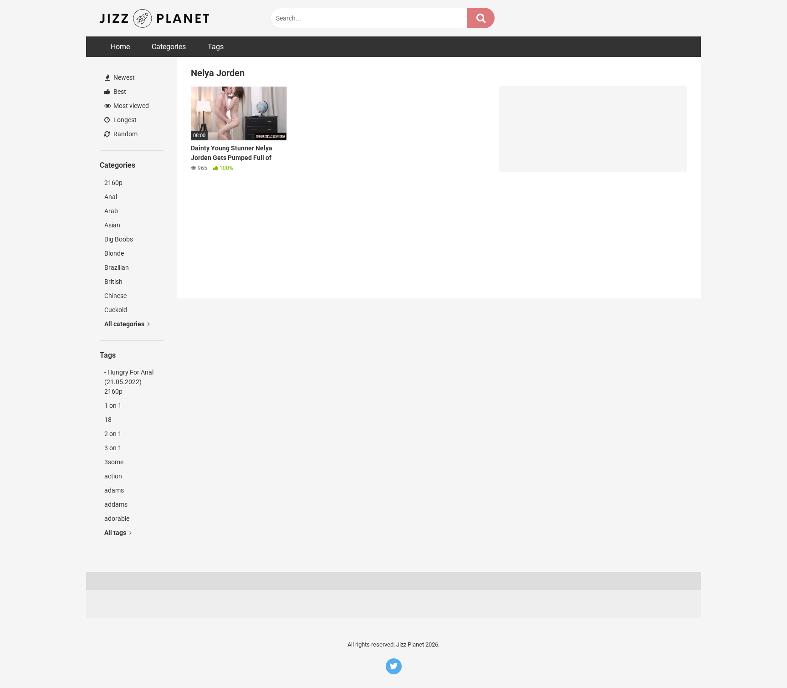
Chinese (115, 295)
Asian (112, 225)
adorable (116, 518)
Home (120, 46)
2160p (113, 182)
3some (113, 462)
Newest (123, 77)
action (113, 476)
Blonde (114, 253)
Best (119, 91)
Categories (169, 46)
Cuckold (115, 309)
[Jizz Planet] (156, 18)
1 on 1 (113, 405)
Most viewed (130, 105)
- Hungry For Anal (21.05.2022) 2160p (128, 382)
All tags (116, 532)
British (113, 281)
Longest (124, 119)
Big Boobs (118, 239)
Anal (110, 196)
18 (108, 419)
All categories (125, 324)
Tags (216, 46)
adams (114, 490)
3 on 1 (113, 448)
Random (125, 134)
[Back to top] (756, 660)
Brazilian (116, 267)
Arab (111, 211)
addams (116, 504)
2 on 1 (113, 433)
